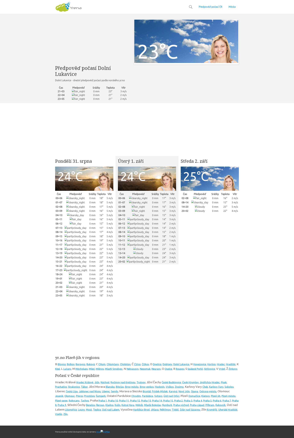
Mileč (92, 369)
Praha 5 (207, 400)
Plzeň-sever (61, 400)
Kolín (117, 405)
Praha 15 (168, 400)
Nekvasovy (133, 369)
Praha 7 (226, 400)
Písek (224, 382)
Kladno (109, 405)
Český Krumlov (190, 382)
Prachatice (61, 386)
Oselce (168, 369)
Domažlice (194, 396)
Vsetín (58, 414)
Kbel (57, 369)
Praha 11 (124, 400)
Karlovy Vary (216, 386)
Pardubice (147, 396)
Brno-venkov (147, 386)
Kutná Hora (128, 405)
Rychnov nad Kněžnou (123, 382)
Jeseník (59, 396)
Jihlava (155, 409)
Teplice (97, 409)
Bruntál (147, 391)
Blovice (62, 364)
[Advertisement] (92, 40)
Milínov (100, 369)
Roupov (180, 369)
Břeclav (120, 386)
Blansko (110, 386)
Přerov (79, 396)
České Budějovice (171, 382)
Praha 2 (178, 400)
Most (89, 409)
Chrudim (136, 396)
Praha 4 (198, 400)
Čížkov (145, 364)
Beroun (100, 405)
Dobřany (167, 364)
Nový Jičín (184, 391)
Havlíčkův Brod (141, 409)
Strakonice (74, 386)
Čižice (137, 364)
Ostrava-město (207, 391)
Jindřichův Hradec (210, 382)
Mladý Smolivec (114, 369)
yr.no (98, 432)
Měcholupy (81, 369)
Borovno (80, 364)
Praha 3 (188, 400)
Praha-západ (197, 405)
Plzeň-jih (215, 396)
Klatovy (205, 396)
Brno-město (132, 386)
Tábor (84, 386)
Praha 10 (113, 400)
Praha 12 (135, 400)
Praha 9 (62, 405)
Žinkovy (233, 369)
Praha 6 (217, 400)
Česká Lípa (72, 391)
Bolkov (70, 364)
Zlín (65, 414)
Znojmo (179, 386)
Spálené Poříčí (195, 369)
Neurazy (156, 369)
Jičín (96, 382)
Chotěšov (125, 364)
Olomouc (69, 396)
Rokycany (74, 400)
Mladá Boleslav (152, 405)
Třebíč (175, 409)
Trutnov (141, 382)
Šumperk (101, 396)
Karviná (173, 391)
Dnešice (157, 364)
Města (232, 6)
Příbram (209, 405)
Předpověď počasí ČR (210, 6)
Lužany (67, 369)
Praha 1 (102, 400)
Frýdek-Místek (160, 391)
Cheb (205, 386)
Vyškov (170, 386)
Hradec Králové (84, 382)
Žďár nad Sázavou (190, 409)
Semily (114, 391)
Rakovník (220, 405)
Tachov (85, 400)
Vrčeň (222, 369)
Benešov (90, 405)
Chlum (102, 364)
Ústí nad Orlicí (171, 396)
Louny (81, 409)
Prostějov (89, 396)
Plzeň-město (229, 396)
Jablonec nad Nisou (90, 391)
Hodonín (160, 386)
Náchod (105, 382)
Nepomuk (145, 369)
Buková (91, 364)
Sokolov (229, 386)
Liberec (106, 391)
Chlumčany (113, 364)
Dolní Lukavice (181, 364)
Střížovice (209, 369)
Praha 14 (157, 400)
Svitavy (158, 396)
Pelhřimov (165, 409)
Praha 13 (146, 400)
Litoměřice (71, 409)
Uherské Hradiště (227, 409)
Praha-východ (181, 405)
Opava (194, 391)
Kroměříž (212, 409)
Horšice (211, 364)
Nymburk (167, 405)
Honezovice (199, 364)
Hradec (221, 364)
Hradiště (231, 364)
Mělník (139, 405)
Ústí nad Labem (110, 409)
